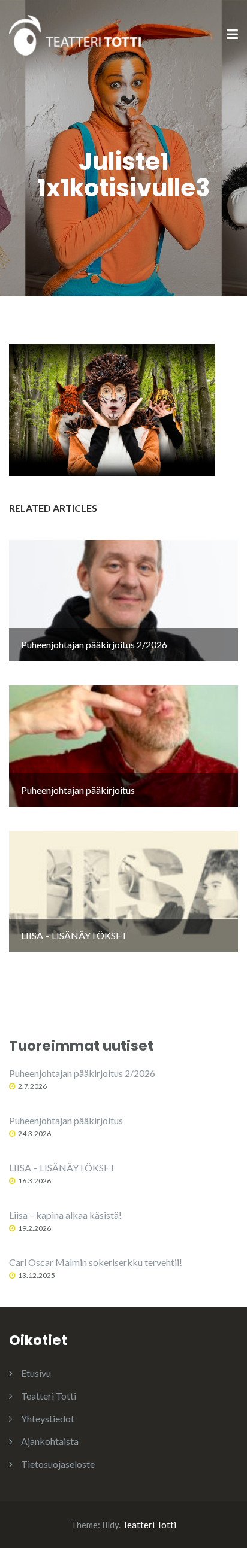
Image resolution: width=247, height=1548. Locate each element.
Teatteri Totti (48, 1395)
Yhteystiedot (47, 1418)
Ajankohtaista (50, 1441)
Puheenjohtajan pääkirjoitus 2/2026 (82, 1073)
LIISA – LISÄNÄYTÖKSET (62, 1167)
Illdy (110, 1524)
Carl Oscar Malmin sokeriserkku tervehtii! (95, 1262)
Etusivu (36, 1373)
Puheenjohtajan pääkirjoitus (66, 1120)
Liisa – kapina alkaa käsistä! (65, 1215)
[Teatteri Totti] (75, 34)
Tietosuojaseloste (58, 1464)
